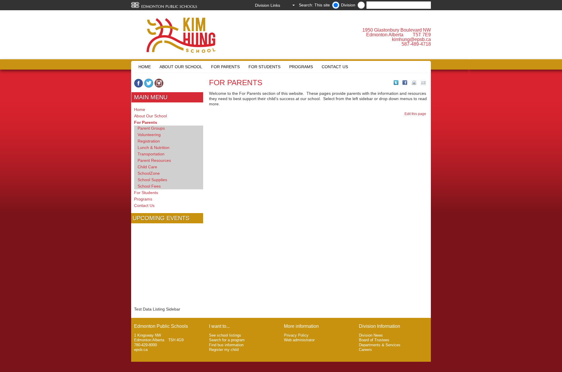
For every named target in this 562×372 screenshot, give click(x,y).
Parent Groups (151, 128)
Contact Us (335, 66)
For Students (264, 66)
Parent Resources (154, 160)
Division (348, 5)
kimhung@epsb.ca (411, 39)
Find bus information (226, 345)
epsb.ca (141, 349)
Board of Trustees (374, 340)
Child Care (147, 166)
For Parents (225, 66)
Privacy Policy (296, 335)
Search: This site (314, 5)
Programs (301, 66)
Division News (371, 335)
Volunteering (149, 134)
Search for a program (227, 340)
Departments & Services (379, 345)
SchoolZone (149, 173)
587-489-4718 (416, 44)
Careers (365, 349)
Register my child (224, 349)
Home (144, 66)
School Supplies (152, 179)
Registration (149, 141)
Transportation (151, 154)
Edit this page (416, 114)
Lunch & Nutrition (153, 147)
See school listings (225, 335)
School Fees (149, 186)
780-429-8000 (145, 345)
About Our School (181, 66)
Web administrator (299, 340)
